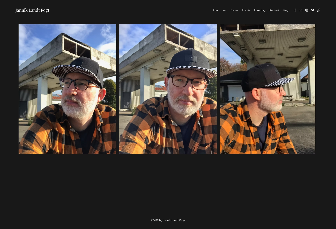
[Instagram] (307, 10)
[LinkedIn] (301, 10)
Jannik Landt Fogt (32, 10)
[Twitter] (313, 10)
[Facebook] (295, 10)
